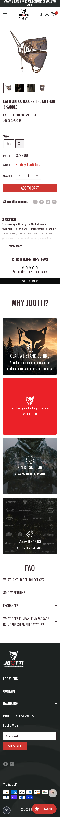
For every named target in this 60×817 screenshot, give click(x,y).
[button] (7, 810)
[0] (54, 14)
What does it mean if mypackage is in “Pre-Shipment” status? (26, 621)
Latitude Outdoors (16, 115)
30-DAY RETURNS (14, 592)
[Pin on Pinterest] (41, 202)
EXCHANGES (10, 605)
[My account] (47, 14)
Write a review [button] (30, 281)
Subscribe (15, 745)
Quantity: (8, 176)
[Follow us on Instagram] (12, 763)
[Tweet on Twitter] (48, 202)
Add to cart (30, 188)
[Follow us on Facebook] (5, 763)
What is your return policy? (23, 579)
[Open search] (40, 14)
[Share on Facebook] (35, 202)
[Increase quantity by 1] (37, 175)
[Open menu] (5, 14)
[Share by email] (54, 202)
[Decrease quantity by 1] (19, 175)
